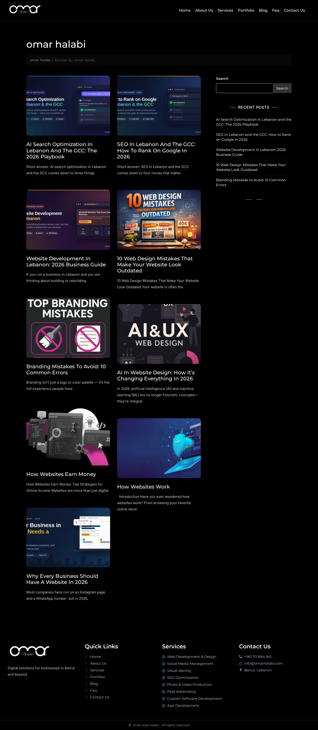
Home (185, 10)
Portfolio (246, 10)
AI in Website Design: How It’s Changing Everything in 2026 (156, 375)
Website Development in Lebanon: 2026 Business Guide (66, 261)
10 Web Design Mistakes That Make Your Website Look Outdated (155, 264)
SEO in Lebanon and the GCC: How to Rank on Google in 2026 (156, 150)
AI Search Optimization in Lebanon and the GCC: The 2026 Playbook (61, 150)
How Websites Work (143, 487)
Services (225, 10)
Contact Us (294, 10)
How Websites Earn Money (61, 474)
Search (222, 78)
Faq (275, 10)
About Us (204, 10)
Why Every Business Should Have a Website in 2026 (62, 579)
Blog (263, 10)
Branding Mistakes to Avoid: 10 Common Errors (66, 369)
